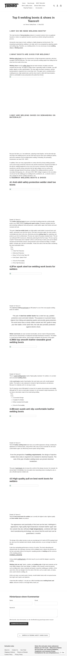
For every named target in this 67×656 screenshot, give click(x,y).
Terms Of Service (9, 628)
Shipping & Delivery (9, 623)
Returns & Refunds (22, 623)
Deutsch (8, 646)
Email (36, 571)
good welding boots (20, 347)
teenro (50, 650)
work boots (25, 279)
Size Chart (23, 621)
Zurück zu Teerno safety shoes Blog (35, 606)
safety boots (18, 58)
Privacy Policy (19, 625)
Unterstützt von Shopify (57, 650)
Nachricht (12, 578)
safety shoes (26, 65)
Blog (17, 628)
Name (11, 571)
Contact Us (15, 621)
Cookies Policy (8, 625)
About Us (6, 621)
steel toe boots (20, 192)
